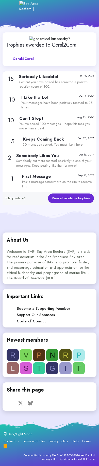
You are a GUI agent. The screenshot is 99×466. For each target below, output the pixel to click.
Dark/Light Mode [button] (19, 434)
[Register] (65, 6)
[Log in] (54, 6)
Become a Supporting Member (43, 308)
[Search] (87, 6)
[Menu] (12, 6)
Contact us (11, 441)
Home (86, 441)
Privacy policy (58, 441)
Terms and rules (33, 441)
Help (75, 441)
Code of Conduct (32, 321)
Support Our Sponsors (36, 315)
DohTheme (89, 459)
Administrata (72, 459)
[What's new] (76, 6)
